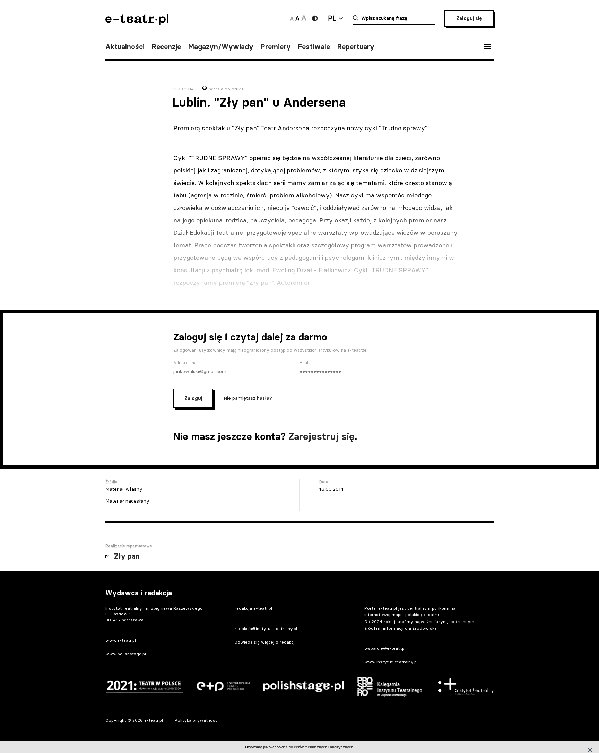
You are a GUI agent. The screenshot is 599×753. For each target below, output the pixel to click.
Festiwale (314, 47)
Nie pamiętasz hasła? (248, 398)
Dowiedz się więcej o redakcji (265, 642)
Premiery (275, 47)
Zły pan (127, 556)
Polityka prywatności (197, 720)
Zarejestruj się (321, 436)
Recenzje (166, 47)
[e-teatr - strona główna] (136, 22)
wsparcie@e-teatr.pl (385, 648)
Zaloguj (193, 398)
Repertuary (355, 47)
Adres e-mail (186, 362)
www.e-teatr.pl (120, 640)
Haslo (305, 362)
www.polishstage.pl (125, 653)
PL (332, 18)
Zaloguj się (469, 18)
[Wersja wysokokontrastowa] (314, 18)
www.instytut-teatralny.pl (391, 661)
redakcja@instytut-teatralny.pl (266, 628)
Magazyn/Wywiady (220, 47)
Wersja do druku (226, 88)
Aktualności (125, 47)
